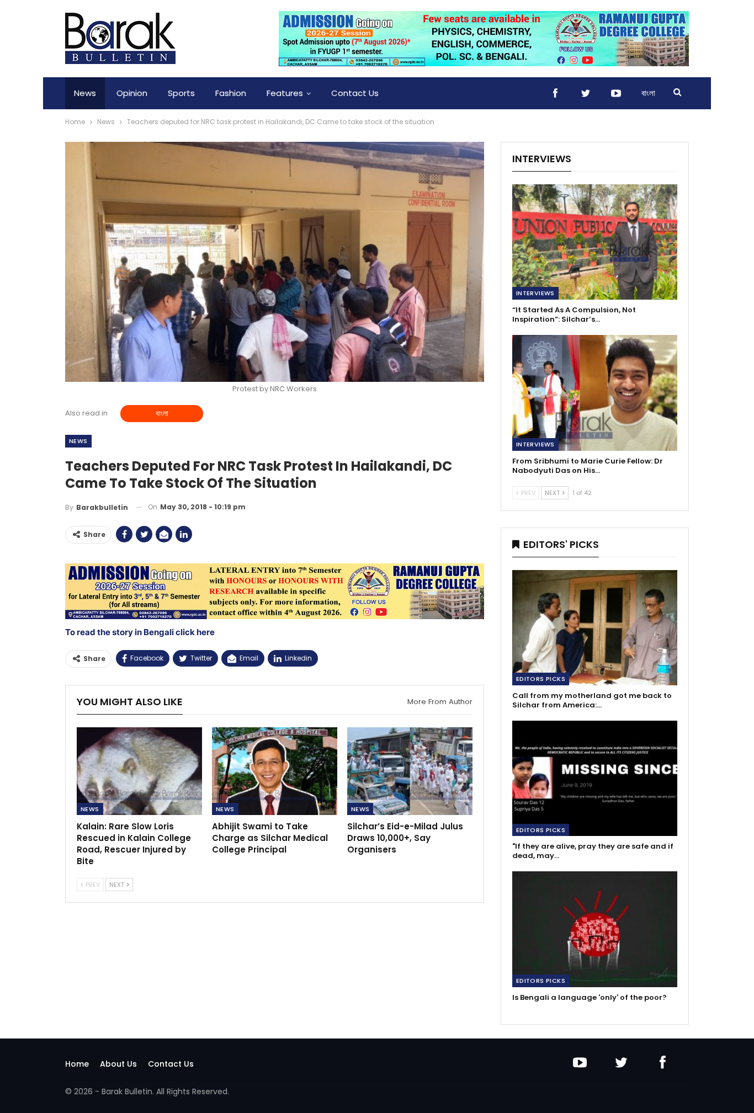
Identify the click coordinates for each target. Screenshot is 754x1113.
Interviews (535, 293)
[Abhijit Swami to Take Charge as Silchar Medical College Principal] (274, 771)
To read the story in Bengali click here (140, 632)
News (85, 93)
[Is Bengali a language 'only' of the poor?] (594, 929)
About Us (118, 1063)
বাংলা (648, 93)
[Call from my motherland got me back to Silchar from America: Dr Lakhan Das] (594, 627)
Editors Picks (540, 678)
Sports (181, 93)
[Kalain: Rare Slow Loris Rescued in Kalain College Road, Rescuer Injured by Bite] (139, 771)
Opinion (131, 93)
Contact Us (355, 93)
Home (77, 1063)
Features (285, 93)
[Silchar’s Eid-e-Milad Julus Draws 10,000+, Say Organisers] (409, 771)
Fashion (230, 93)
